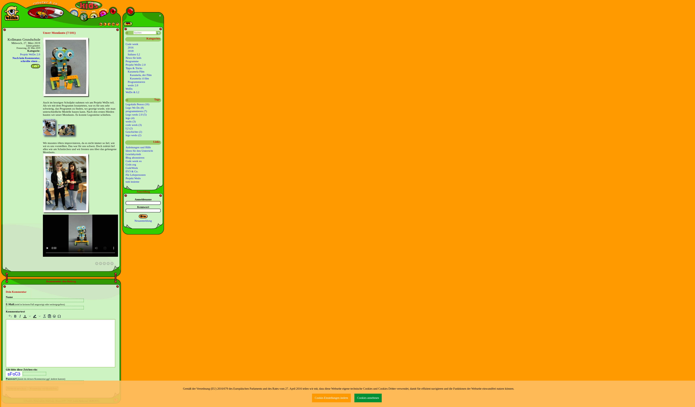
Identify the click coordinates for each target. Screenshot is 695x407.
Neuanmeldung (143, 220)
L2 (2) (129, 128)
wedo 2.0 (133, 85)
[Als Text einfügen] (49, 316)
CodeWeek (132, 168)
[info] (113, 11)
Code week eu (134, 161)
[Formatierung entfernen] (44, 316)
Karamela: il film (139, 78)
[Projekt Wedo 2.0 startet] (113, 25)
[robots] (46, 4)
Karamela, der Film (141, 75)
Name (9, 297)
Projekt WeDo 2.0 (30, 54)
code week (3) (134, 124)
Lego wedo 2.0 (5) (136, 114)
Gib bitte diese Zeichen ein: (22, 369)
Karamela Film (136, 71)
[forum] (83, 17)
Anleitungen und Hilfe (138, 147)
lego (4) (130, 118)
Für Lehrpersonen (136, 174)
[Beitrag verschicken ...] (35, 66)
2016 (131, 47)
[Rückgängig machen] (10, 316)
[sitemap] (103, 14)
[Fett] (15, 316)
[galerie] (94, 17)
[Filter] (127, 33)
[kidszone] (89, 5)
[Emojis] (54, 316)
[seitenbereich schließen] (160, 16)
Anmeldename (143, 199)
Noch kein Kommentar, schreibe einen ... (26, 60)
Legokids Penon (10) (137, 104)
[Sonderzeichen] (59, 316)
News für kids (133, 57)
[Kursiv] (20, 316)
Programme (132, 61)
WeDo (129, 88)
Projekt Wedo (133, 178)
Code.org (131, 164)
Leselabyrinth (133, 154)
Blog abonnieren (135, 157)
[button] (27, 316)
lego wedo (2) (133, 135)
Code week (132, 44)
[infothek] (74, 14)
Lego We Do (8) (135, 107)
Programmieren (136, 81)
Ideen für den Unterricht (139, 150)
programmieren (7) (136, 111)
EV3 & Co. (132, 171)
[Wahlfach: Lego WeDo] (101, 25)
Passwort (35, 378)
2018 (131, 51)
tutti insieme (132, 181)
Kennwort (143, 207)
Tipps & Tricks (134, 68)
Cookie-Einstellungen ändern (331, 397)
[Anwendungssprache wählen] (128, 24)
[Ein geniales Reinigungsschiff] (109, 25)
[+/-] (127, 100)
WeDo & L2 (132, 92)
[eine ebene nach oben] (117, 25)
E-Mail (35, 304)
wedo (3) (131, 121)
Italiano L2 (134, 54)
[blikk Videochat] (11, 13)
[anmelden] (143, 216)
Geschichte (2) (134, 131)
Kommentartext (15, 311)
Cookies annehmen (368, 397)
